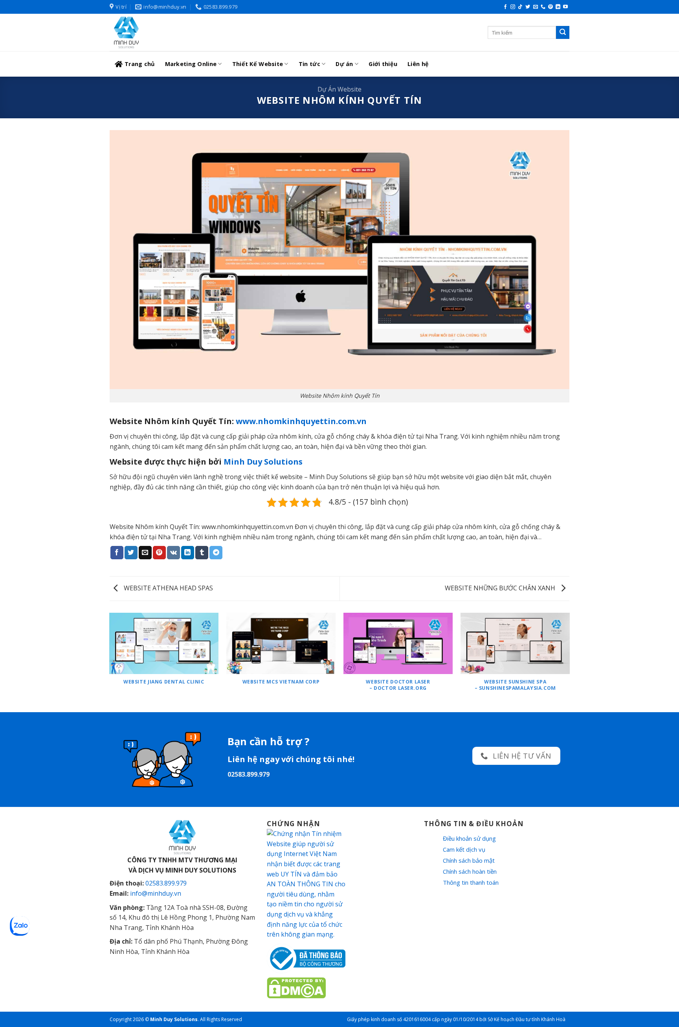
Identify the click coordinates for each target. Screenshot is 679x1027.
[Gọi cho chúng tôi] (543, 7)
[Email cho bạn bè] (145, 552)
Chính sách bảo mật (469, 860)
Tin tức (309, 64)
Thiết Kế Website (257, 64)
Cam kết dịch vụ (464, 849)
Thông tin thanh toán (471, 882)
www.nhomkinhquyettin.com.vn (301, 421)
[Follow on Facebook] (505, 7)
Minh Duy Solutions (263, 461)
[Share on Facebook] (116, 552)
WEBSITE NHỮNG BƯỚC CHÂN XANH (501, 588)
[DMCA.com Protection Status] (296, 987)
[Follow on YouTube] (565, 7)
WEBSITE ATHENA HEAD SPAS (167, 588)
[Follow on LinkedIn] (558, 7)
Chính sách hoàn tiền (470, 871)
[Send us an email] (535, 7)
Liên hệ (418, 64)
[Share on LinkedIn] (187, 552)
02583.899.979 (166, 883)
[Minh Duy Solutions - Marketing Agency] (169, 32)
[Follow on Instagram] (512, 7)
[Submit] (562, 32)
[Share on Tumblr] (201, 552)
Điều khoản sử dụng (469, 838)
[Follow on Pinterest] (550, 7)
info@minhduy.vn (155, 893)
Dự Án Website (339, 89)
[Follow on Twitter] (527, 7)
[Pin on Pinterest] (159, 552)
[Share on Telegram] (215, 552)
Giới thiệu (383, 64)
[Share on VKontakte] (173, 552)
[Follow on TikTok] (520, 7)
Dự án (344, 64)
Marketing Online (191, 64)
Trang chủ (140, 64)
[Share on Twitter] (131, 552)
